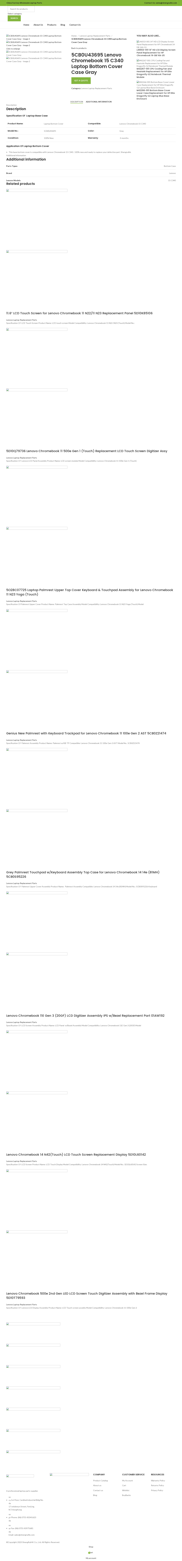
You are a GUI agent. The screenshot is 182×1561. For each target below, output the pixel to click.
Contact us (98, 1490)
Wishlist (125, 1490)
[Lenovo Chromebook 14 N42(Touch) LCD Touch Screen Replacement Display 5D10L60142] (36, 1060)
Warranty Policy (158, 1480)
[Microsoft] (91, 1397)
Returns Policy (157, 1485)
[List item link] (26, 1517)
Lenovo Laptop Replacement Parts (95, 36)
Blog (95, 1495)
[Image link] (20, 1480)
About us (97, 1485)
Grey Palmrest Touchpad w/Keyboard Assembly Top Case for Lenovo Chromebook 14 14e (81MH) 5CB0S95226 (83, 874)
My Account (127, 1480)
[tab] (76, 102)
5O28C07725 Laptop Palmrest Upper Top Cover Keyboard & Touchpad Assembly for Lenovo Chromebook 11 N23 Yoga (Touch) (89, 592)
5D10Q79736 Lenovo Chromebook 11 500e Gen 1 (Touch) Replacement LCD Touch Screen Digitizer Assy (86, 451)
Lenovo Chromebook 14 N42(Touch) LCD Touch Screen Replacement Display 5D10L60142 (76, 1154)
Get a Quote (81, 80)
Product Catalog (100, 1480)
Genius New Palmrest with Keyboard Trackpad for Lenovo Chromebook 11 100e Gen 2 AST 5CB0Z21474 (86, 733)
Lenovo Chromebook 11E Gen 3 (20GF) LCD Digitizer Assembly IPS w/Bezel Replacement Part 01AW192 (85, 1015)
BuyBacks (126, 1495)
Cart (124, 1485)
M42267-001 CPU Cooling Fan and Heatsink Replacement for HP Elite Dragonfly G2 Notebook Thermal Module (154, 73)
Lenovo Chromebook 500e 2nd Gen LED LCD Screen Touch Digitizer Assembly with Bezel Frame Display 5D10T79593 (86, 1295)
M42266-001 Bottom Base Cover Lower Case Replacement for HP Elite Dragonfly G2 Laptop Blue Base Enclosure (156, 94)
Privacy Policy (157, 1490)
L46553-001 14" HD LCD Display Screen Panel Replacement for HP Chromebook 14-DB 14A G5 (156, 53)
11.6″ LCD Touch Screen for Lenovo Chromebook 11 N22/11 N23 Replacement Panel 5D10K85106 (79, 313)
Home (74, 36)
